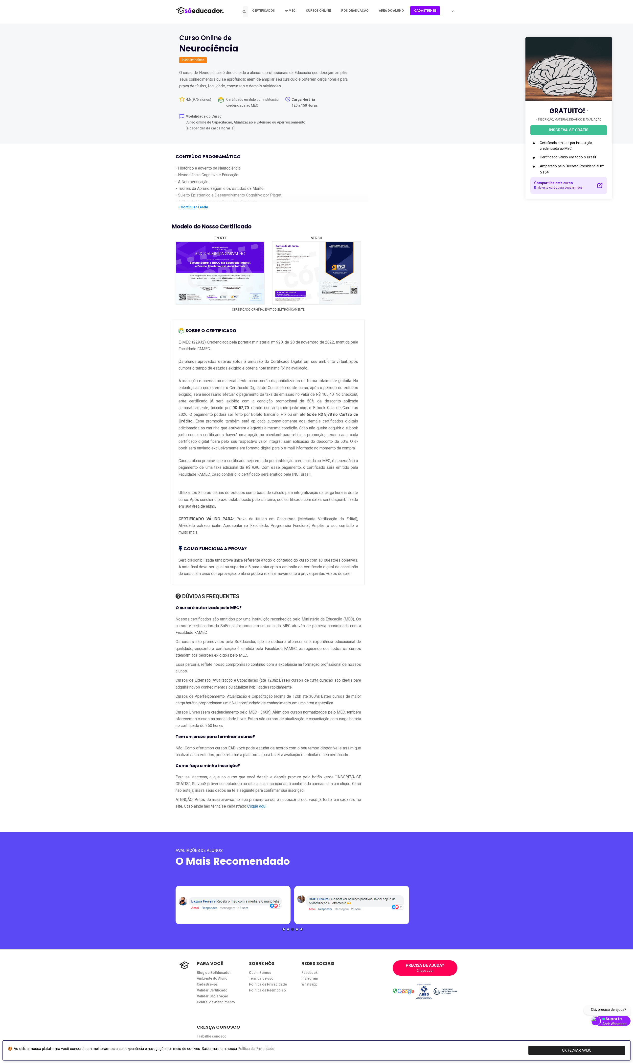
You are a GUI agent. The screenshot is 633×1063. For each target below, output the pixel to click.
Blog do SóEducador (214, 973)
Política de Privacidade (268, 984)
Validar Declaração (212, 996)
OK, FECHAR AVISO (576, 1050)
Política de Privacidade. (256, 1048)
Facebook (309, 973)
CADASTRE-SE (425, 10)
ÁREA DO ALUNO (391, 10)
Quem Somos (260, 973)
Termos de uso (261, 978)
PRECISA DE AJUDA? (425, 967)
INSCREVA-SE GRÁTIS (568, 130)
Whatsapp (309, 984)
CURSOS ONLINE (318, 10)
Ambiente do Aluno (212, 978)
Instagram (309, 978)
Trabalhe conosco (211, 1036)
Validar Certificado (212, 990)
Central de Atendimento (216, 1002)
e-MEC (290, 10)
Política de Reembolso (267, 990)
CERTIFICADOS (263, 10)
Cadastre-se (207, 984)
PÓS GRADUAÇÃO (354, 10)
